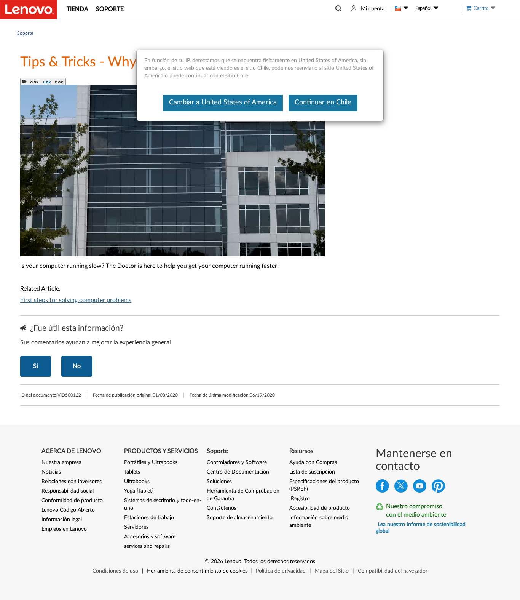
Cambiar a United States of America (223, 102)
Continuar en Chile (323, 102)
